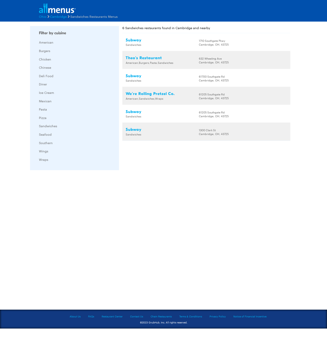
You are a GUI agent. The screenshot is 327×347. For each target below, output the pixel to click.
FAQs (91, 316)
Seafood (45, 134)
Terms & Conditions (190, 316)
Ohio (42, 16)
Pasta (43, 109)
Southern (46, 143)
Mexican (45, 101)
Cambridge (58, 16)
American (46, 42)
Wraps (43, 159)
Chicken (45, 59)
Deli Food (46, 76)
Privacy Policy (218, 316)
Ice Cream (46, 92)
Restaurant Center (112, 316)
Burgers (44, 50)
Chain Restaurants (161, 316)
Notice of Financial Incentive (249, 316)
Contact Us (136, 316)
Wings (43, 151)
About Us (75, 316)
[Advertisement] (63, 240)
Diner (43, 84)
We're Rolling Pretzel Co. (150, 93)
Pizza (42, 117)
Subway (133, 40)
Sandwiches (48, 126)
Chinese (45, 67)
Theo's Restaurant (144, 58)
